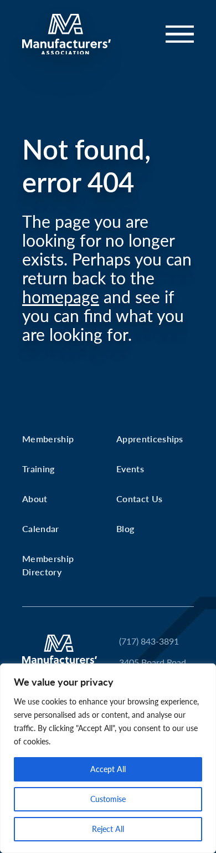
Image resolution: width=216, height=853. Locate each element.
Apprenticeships (149, 438)
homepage (60, 297)
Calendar (40, 528)
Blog (125, 528)
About (35, 498)
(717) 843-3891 (149, 641)
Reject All (108, 829)
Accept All (108, 769)
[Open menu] (173, 34)
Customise (108, 799)
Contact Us (139, 498)
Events (130, 468)
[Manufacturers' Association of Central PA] (66, 34)
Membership (48, 438)
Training (38, 468)
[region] (108, 758)
